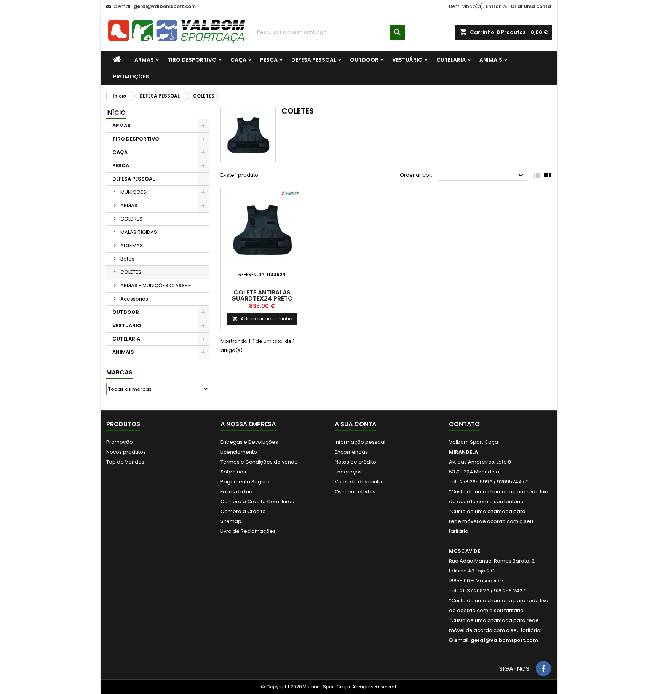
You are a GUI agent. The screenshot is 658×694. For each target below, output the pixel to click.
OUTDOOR (364, 60)
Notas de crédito (355, 461)
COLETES (130, 272)
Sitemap (230, 521)
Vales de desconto (358, 481)
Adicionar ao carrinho (262, 318)
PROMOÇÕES (131, 76)
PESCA (269, 60)
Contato (464, 424)
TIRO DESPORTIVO (192, 60)
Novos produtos (126, 452)
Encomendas (351, 452)
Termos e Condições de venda (259, 461)
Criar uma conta (531, 6)
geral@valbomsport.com (165, 6)
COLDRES (131, 218)
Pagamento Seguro (245, 481)
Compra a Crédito (243, 511)
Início (116, 112)
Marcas (119, 372)
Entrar (493, 6)
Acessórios (134, 298)
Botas (127, 258)
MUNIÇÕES (133, 192)
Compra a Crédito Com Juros (257, 501)
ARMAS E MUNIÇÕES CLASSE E (155, 285)
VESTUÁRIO (407, 60)
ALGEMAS (131, 245)
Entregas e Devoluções (249, 442)
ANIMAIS (490, 60)
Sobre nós (233, 471)
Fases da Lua (236, 491)
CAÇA (238, 60)
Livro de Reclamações (248, 531)
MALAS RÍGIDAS (138, 232)
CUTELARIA (451, 60)
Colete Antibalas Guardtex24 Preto (262, 295)
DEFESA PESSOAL (313, 60)
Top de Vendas (125, 461)
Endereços (348, 471)
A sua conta (355, 424)
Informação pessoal (360, 442)
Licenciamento (238, 452)
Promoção (119, 442)
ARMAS (144, 60)
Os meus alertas (355, 491)
